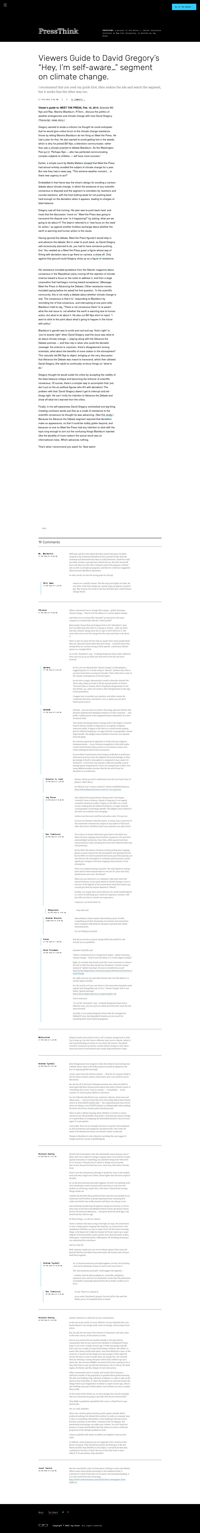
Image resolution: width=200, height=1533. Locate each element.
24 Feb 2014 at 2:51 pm (57, 913)
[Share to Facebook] (62, 100)
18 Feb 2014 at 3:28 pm (54, 800)
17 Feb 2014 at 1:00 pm (52, 586)
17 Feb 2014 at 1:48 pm (47, 1040)
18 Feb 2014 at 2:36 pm (52, 953)
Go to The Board (184, 7)
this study (106, 414)
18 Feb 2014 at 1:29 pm (54, 782)
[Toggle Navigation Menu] (5, 5)
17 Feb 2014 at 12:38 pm (47, 613)
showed (88, 163)
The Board (53, 1512)
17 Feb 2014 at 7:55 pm (52, 942)
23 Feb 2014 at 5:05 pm (47, 1471)
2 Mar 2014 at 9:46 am (54, 921)
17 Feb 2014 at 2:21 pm (52, 670)
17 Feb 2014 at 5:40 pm (52, 712)
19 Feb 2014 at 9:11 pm (47, 1156)
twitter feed (94, 1102)
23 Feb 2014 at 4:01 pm (54, 837)
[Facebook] (68, 1512)
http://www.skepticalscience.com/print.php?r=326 (94, 994)
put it (46, 152)
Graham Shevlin (54, 918)
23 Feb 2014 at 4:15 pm (54, 1294)
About (41, 1512)
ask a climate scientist (56, 147)
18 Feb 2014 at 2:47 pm (47, 1066)
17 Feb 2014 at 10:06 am (47, 556)
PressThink (59, 31)
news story (57, 120)
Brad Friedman (50, 950)
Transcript (44, 120)
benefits (52, 435)
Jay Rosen (51, 797)
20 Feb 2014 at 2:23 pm (47, 1320)
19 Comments (78, 99)
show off (100, 254)
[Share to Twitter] (67, 100)
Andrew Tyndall (46, 1063)
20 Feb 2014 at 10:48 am (52, 1266)
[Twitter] (63, 1512)
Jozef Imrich (45, 1468)
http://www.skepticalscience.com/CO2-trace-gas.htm (98, 789)
